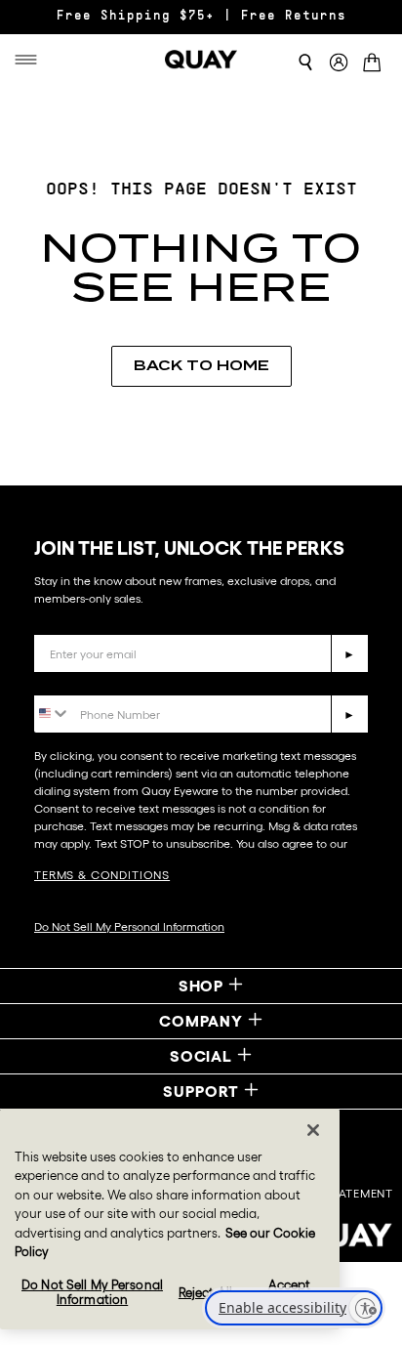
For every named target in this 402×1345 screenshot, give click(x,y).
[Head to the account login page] (338, 63)
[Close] (313, 1130)
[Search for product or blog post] (305, 62)
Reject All (205, 1292)
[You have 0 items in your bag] (375, 64)
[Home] (201, 59)
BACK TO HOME (201, 365)
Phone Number (90, 680)
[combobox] (52, 712)
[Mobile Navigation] (32, 59)
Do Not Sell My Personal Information (129, 926)
